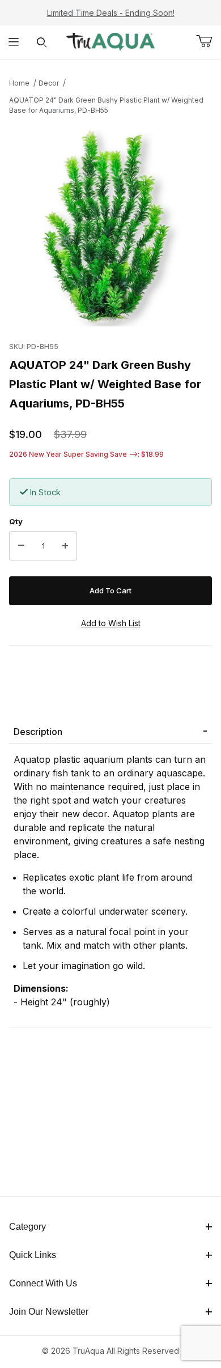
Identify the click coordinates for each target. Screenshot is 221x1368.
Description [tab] (38, 731)
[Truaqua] (110, 41)
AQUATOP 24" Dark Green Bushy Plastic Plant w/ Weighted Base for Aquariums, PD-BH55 (106, 105)
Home (19, 83)
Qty (16, 521)
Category (27, 1226)
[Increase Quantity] (65, 546)
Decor (49, 83)
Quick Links (32, 1255)
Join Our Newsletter (48, 1311)
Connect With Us (43, 1283)
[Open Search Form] (42, 42)
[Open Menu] (14, 42)
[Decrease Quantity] (21, 546)
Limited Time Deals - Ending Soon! (111, 13)
